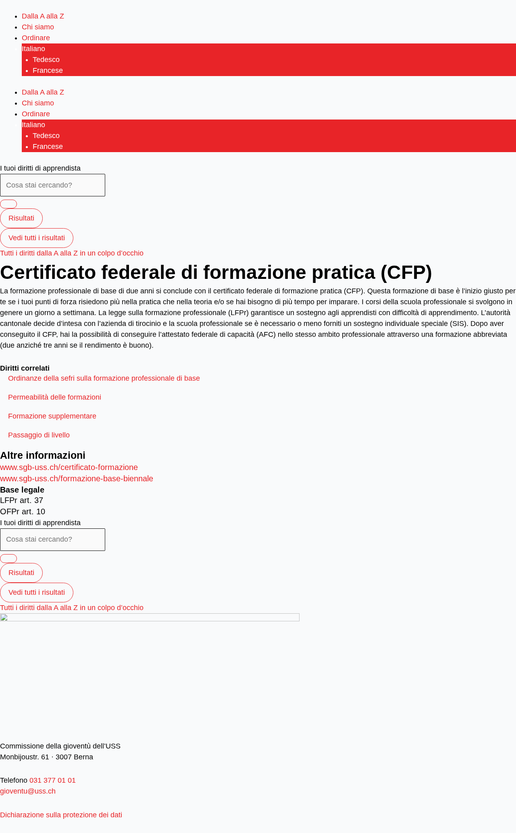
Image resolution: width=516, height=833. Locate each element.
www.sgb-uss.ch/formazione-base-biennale (76, 478)
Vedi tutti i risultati (36, 238)
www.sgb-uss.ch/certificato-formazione (69, 467)
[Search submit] (8, 204)
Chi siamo (38, 27)
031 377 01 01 (51, 780)
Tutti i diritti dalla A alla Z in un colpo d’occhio (72, 253)
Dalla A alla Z (43, 16)
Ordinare (36, 38)
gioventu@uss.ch (28, 791)
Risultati (21, 218)
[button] (104, 378)
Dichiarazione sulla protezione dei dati (61, 815)
